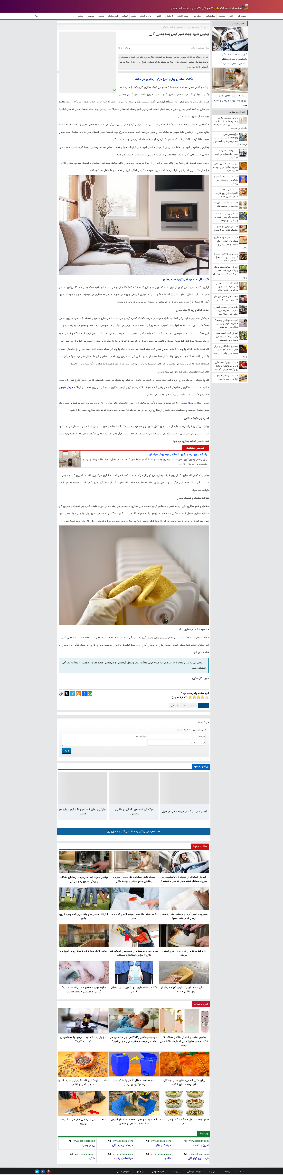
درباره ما (228, 1171)
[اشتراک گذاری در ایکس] (67, 693)
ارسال (66, 751)
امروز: (245, 8)
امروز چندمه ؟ (201, 1145)
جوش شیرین (66, 387)
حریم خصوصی (158, 1171)
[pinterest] (49, 1171)
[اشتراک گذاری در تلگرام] (72, 693)
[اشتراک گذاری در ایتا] (78, 693)
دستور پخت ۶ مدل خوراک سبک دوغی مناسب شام (184, 1121)
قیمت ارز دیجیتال (122, 1145)
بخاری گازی (175, 706)
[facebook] (43, 1171)
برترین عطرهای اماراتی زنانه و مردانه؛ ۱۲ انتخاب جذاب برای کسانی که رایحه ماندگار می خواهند (184, 1041)
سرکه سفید (187, 403)
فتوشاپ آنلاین (123, 1171)
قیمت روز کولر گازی (198, 1158)
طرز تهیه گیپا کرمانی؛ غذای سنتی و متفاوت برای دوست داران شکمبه (184, 1082)
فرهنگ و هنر (163, 1145)
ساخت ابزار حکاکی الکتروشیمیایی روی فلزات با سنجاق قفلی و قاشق (83, 1082)
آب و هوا (140, 1171)
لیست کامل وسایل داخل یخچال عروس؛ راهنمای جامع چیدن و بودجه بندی (230, 100)
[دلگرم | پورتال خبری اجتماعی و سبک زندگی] (244, 6)
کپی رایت (175, 1171)
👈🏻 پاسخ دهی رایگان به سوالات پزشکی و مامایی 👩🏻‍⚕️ (133, 831)
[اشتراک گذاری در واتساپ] (89, 693)
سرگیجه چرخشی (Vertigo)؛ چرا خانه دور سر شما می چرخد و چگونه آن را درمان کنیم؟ (134, 1039)
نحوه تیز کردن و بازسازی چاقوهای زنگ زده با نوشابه (83, 1122)
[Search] (36, 16)
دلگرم (92, 1158)
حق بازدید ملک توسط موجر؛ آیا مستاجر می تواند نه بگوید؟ (83, 1039)
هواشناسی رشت (123, 1158)
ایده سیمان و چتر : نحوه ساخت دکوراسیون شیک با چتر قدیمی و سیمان (134, 1121)
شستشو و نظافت (189, 706)
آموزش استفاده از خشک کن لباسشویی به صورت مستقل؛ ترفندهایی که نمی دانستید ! (234, 59)
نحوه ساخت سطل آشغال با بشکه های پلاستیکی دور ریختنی (134, 1082)
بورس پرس (88, 1145)
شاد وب (166, 1158)
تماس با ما (213, 1171)
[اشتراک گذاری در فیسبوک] (84, 693)
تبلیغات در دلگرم (194, 1171)
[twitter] (37, 1171)
